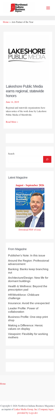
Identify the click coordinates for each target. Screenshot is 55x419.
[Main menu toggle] (48, 8)
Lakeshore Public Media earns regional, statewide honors (25, 91)
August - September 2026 (29, 185)
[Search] (47, 159)
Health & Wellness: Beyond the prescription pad (27, 288)
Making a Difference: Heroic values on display (25, 327)
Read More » (12, 122)
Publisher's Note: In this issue (26, 255)
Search (11, 153)
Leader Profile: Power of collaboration (23, 310)
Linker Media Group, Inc (25, 409)
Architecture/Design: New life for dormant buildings (28, 279)
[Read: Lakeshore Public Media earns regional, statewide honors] (27, 57)
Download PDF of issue (30, 229)
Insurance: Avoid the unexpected (29, 303)
